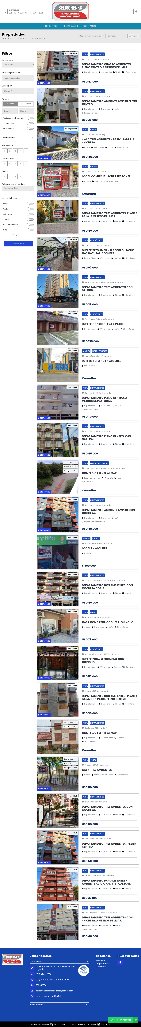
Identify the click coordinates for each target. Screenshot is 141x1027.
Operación (7, 60)
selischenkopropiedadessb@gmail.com (54, 990)
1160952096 (41, 985)
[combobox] (18, 78)
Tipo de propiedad (11, 72)
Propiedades (70, 26)
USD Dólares (25, 103)
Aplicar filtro (18, 243)
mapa (134, 36)
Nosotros (51, 26)
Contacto (89, 26)
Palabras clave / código (13, 184)
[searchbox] (19, 78)
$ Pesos (10, 103)
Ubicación (7, 85)
